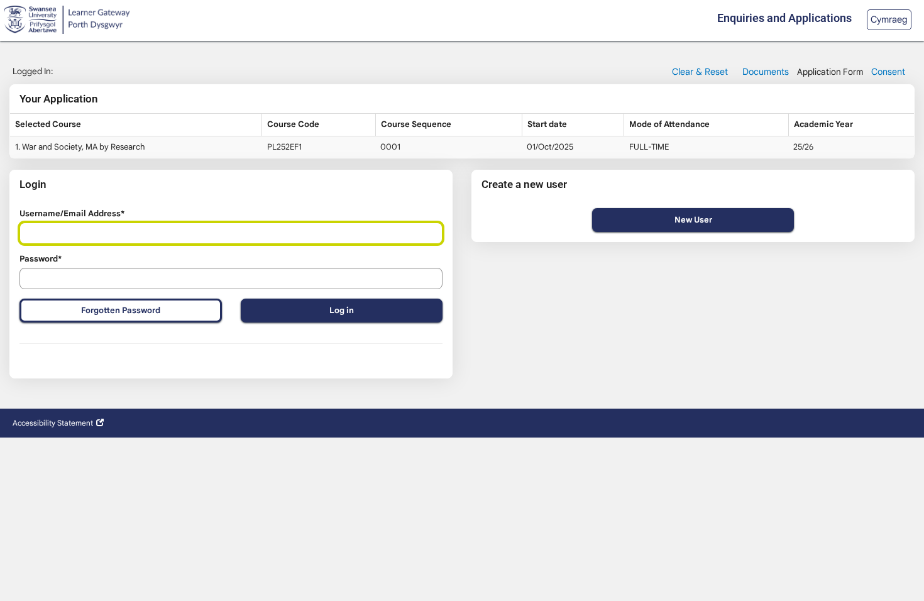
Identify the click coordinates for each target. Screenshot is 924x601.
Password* (40, 258)
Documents (765, 71)
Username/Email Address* (71, 213)
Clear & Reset (700, 71)
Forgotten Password (120, 310)
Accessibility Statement (53, 422)
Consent (888, 71)
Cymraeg (889, 19)
